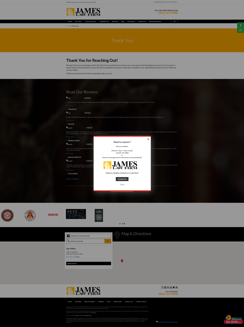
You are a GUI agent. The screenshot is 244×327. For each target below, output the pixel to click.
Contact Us (122, 179)
